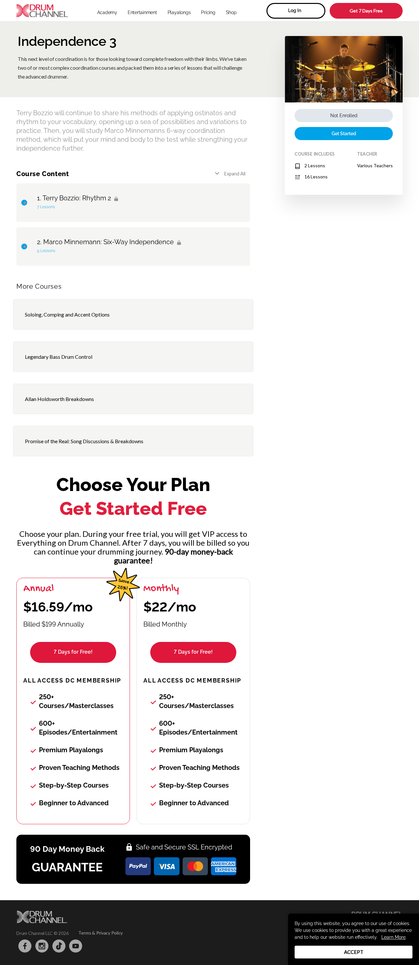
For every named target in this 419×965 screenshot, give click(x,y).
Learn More (393, 937)
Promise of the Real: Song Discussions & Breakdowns (84, 441)
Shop (231, 12)
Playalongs (179, 12)
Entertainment (142, 12)
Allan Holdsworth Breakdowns (59, 399)
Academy (107, 12)
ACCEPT (353, 952)
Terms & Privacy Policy (100, 933)
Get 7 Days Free (366, 10)
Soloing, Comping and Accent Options (67, 314)
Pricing (208, 12)
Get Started (344, 133)
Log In (294, 10)
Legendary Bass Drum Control (58, 357)
